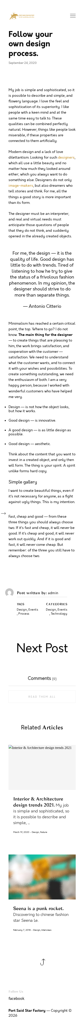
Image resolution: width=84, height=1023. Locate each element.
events (33, 609)
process (23, 613)
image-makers (21, 185)
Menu (73, 16)
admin (53, 593)
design (22, 609)
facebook (16, 998)
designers (66, 157)
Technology (59, 613)
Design (51, 609)
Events (62, 609)
